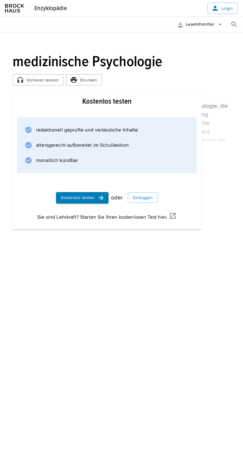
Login (227, 8)
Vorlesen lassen (43, 80)
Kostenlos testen (78, 197)
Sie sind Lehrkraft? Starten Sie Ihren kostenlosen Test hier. (102, 217)
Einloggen (143, 197)
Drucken (88, 80)
